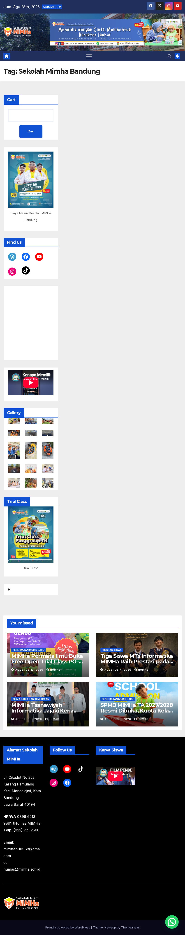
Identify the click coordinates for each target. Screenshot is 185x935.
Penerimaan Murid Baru (28, 650)
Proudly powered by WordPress (68, 927)
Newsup (110, 927)
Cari (11, 99)
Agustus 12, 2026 (29, 669)
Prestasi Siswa (112, 650)
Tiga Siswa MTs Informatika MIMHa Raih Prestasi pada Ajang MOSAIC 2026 (136, 661)
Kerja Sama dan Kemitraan (31, 699)
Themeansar (130, 927)
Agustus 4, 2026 (118, 669)
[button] (169, 56)
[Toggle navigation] (89, 56)
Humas (55, 669)
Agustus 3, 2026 (29, 719)
